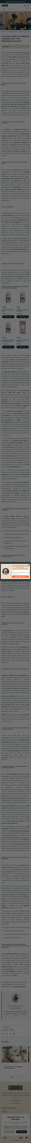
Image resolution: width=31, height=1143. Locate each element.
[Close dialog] (29, 565)
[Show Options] (28, 574)
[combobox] (20, 574)
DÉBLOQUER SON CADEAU (20, 576)
